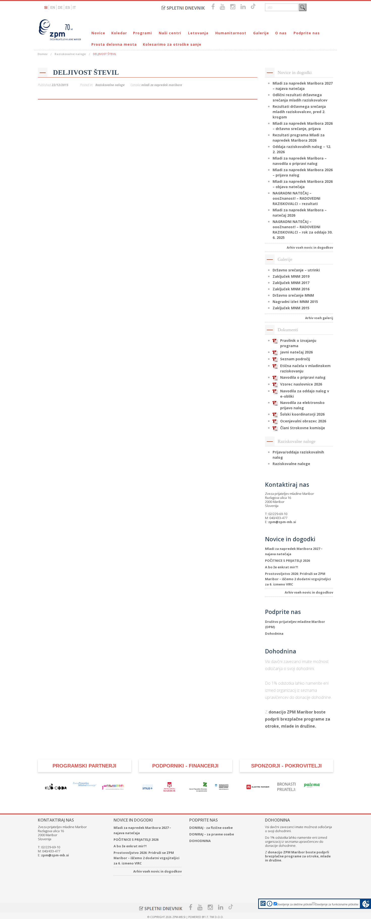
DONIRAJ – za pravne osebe (211, 834)
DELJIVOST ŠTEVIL (86, 72)
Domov (42, 54)
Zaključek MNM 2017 (291, 282)
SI (45, 7)
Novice (98, 33)
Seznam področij (295, 358)
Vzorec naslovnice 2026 (301, 384)
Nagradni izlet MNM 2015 (295, 301)
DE (60, 7)
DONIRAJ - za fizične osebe (211, 827)
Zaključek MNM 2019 (291, 276)
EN (52, 7)
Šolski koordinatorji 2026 (302, 414)
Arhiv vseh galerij (319, 318)
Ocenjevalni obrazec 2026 (303, 421)
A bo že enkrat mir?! (281, 567)
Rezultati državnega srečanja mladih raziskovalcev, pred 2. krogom (299, 111)
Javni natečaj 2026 (296, 352)
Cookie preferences (366, 904)
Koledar (119, 33)
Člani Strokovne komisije (302, 427)
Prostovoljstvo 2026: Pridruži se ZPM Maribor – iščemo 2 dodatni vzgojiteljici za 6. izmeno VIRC (298, 578)
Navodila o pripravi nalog (303, 377)
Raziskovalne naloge (70, 54)
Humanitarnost (230, 33)
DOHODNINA (200, 840)
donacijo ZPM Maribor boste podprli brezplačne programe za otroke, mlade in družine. (297, 719)
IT (74, 7)
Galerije (261, 33)
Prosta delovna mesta (114, 44)
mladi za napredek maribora (161, 85)
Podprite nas (307, 33)
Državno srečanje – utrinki (296, 270)
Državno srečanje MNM (293, 295)
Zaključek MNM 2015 (291, 307)
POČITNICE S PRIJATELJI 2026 (287, 560)
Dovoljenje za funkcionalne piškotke (336, 904)
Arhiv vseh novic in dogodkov (310, 247)
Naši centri (170, 33)
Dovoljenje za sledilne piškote (294, 904)
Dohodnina (274, 633)
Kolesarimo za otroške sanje (172, 44)
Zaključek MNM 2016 (291, 289)
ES (67, 7)
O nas (281, 33)
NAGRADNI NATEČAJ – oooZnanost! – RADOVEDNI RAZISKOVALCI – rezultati (296, 198)
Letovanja (198, 33)
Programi (142, 33)
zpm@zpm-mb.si (282, 522)
